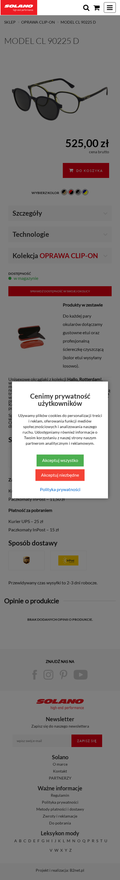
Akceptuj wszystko (60, 460)
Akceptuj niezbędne (60, 474)
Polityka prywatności (60, 489)
